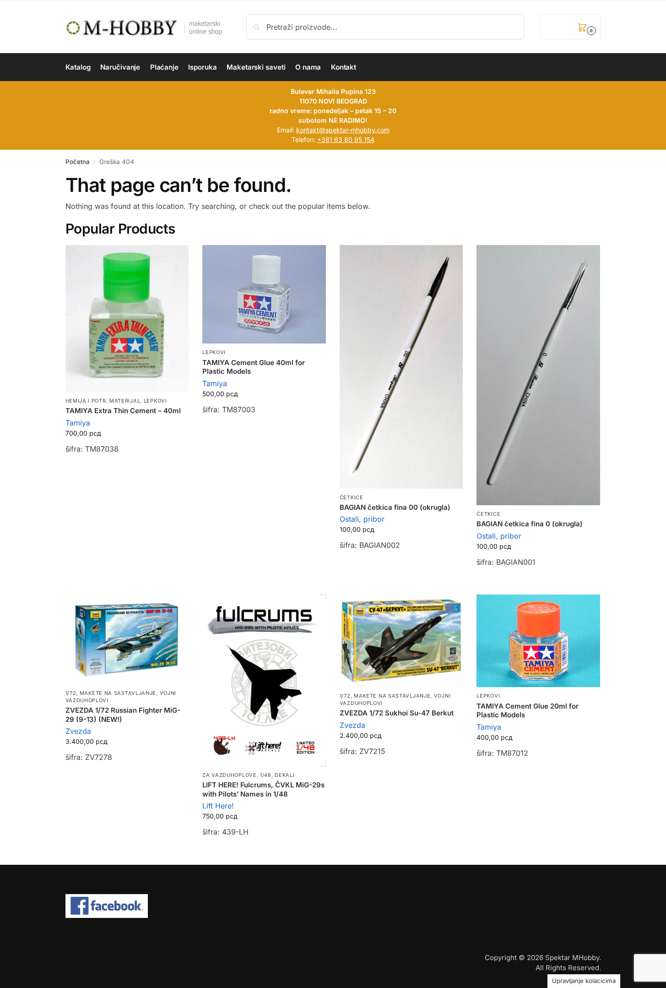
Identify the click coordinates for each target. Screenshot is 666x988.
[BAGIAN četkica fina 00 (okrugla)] (401, 367)
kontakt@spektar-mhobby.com (343, 130)
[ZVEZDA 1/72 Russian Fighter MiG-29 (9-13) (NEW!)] (127, 639)
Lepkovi (155, 401)
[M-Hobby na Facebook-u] (333, 906)
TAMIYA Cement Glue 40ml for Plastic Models (253, 367)
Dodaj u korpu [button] (126, 472)
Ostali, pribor (362, 519)
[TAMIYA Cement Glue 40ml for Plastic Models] (264, 294)
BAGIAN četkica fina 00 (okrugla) (395, 507)
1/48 (265, 775)
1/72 (70, 693)
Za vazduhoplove (229, 775)
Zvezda (78, 731)
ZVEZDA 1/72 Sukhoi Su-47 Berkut (397, 713)
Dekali (284, 775)
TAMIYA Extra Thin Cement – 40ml (123, 410)
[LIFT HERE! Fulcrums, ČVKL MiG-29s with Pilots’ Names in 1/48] (264, 680)
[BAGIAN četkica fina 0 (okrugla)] (538, 375)
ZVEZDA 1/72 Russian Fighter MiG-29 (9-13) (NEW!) (122, 715)
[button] (570, 26)
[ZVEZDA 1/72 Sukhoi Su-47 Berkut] (401, 641)
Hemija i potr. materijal (103, 401)
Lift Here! (218, 805)
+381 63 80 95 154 (345, 139)
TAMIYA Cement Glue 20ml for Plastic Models (527, 711)
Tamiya (77, 422)
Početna (77, 161)
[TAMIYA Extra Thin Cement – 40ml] (127, 318)
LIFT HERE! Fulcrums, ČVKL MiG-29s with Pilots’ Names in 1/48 (263, 789)
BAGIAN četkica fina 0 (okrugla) (529, 523)
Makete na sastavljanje (118, 693)
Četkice (351, 497)
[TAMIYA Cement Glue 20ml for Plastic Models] (538, 641)
